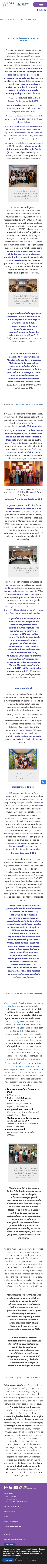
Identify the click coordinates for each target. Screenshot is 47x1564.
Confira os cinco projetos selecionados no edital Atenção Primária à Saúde (23, 988)
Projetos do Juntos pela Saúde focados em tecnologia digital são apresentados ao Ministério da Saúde (23, 32)
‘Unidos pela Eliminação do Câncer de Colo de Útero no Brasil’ (23, 606)
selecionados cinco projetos (24, 594)
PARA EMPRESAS (11, 1499)
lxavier (39, 993)
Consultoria (8, 1494)
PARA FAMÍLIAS (11, 1496)
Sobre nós (32, 1489)
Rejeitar (20, 1560)
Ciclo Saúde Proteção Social (20, 727)
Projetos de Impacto (11, 1507)
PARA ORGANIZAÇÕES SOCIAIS (16, 1502)
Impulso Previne (26, 833)
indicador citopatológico (17, 846)
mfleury (23, 40)
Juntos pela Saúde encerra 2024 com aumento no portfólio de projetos (23, 399)
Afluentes (12, 98)
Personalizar (32, 1560)
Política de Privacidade (12, 1527)
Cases (6, 1517)
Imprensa (7, 1534)
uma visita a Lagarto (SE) (26, 730)
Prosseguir (8, 1560)
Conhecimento (9, 1512)
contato (10, 1544)
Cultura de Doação (11, 1522)
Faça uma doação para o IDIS (14, 1539)
